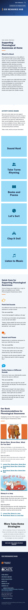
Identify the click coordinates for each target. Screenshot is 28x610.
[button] (14, 14)
